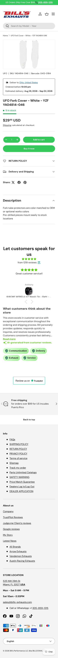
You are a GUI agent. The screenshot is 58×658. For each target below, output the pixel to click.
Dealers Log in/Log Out (22, 486)
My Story (8, 534)
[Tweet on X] (13, 182)
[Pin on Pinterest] (25, 182)
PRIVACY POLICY (18, 453)
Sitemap (14, 463)
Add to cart (39, 139)
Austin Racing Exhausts (22, 560)
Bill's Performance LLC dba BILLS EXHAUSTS (28, 651)
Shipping (7, 125)
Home (5, 35)
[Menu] (53, 14)
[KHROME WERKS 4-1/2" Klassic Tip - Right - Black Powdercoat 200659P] (29, 291)
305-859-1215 (40, 608)
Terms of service (18, 458)
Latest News (9, 540)
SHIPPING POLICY (19, 444)
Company (8, 511)
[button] (46, 14)
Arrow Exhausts (18, 551)
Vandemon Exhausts (21, 556)
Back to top (29, 419)
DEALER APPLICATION (21, 491)
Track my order (18, 467)
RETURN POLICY (18, 448)
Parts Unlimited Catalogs (23, 472)
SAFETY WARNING (19, 477)
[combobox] (29, 26)
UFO (5, 73)
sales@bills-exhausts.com (17, 602)
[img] (29, 259)
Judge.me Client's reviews (17, 523)
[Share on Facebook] (19, 182)
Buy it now (29, 148)
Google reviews (11, 529)
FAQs (12, 439)
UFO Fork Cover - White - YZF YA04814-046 (29, 35)
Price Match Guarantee (22, 481)
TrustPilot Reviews (13, 517)
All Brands (15, 546)
